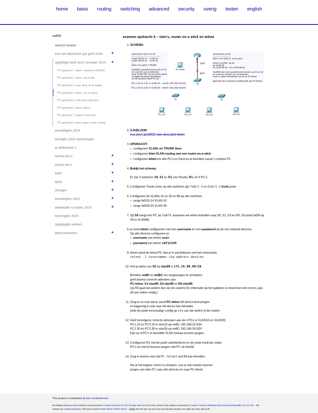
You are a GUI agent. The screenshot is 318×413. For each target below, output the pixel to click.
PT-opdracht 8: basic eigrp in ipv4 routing (81, 122)
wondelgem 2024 (67, 130)
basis (82, 9)
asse (58, 182)
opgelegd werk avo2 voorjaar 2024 (80, 62)
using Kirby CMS (78, 409)
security (186, 9)
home (62, 9)
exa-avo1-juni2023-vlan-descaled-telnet (157, 134)
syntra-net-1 (64, 165)
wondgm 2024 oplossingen (74, 139)
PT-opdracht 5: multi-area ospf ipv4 (77, 100)
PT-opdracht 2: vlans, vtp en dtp (76, 77)
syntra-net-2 (64, 156)
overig (210, 9)
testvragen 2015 (67, 216)
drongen (61, 190)
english (254, 9)
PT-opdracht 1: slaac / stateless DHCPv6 (81, 70)
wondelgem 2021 (67, 199)
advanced (159, 9)
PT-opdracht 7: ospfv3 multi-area (76, 115)
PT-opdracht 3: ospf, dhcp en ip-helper (79, 85)
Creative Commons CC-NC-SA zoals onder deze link (126, 405)
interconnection (66, 233)
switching (130, 9)
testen (231, 9)
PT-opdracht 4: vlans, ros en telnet (77, 92)
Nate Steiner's (107, 409)
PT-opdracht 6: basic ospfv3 (73, 107)
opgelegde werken (68, 224)
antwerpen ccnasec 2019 (73, 207)
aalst (58, 173)
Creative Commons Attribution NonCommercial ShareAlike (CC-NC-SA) (222, 405)
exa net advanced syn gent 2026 (79, 54)
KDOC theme (120, 409)
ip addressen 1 (66, 147)
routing (104, 9)
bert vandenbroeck (97, 398)
